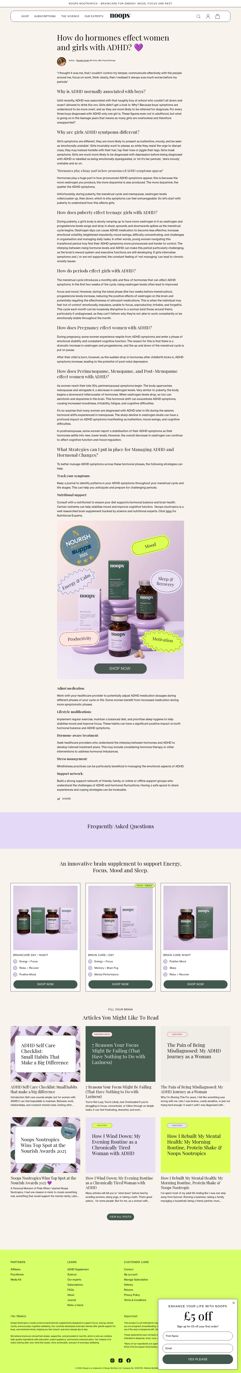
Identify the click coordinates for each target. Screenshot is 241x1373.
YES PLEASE (198, 1359)
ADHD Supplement (78, 1269)
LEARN (72, 1262)
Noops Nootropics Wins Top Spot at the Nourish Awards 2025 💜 (43, 1180)
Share (66, 798)
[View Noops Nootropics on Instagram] (112, 1360)
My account (130, 1274)
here (169, 511)
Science (72, 1274)
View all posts (120, 1216)
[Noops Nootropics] (120, 16)
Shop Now (45, 984)
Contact (128, 1269)
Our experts (74, 1279)
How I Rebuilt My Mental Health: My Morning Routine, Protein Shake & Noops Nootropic (192, 1182)
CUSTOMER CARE (136, 1262)
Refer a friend (75, 1305)
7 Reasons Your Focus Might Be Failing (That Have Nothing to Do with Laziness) (118, 1091)
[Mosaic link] (45, 917)
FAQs (70, 1289)
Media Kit (16, 1279)
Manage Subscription (136, 1279)
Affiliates (15, 1269)
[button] (198, 16)
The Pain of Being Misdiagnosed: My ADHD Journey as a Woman (192, 1089)
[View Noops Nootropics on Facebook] (128, 1360)
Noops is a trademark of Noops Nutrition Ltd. (102, 1368)
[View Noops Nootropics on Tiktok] (120, 1360)
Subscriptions (75, 1284)
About (70, 1295)
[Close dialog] (233, 1302)
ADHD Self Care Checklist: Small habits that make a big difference (44, 1089)
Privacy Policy (132, 1295)
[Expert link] (120, 681)
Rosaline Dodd (82, 60)
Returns (128, 1289)
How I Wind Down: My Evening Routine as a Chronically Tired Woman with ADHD (119, 1182)
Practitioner (17, 1274)
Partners (18, 1262)
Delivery (128, 1284)
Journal (71, 1300)
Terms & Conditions (135, 1300)
